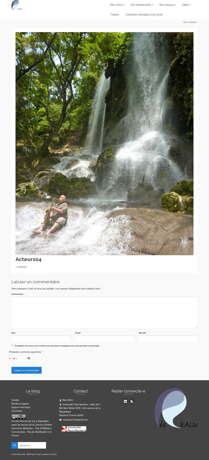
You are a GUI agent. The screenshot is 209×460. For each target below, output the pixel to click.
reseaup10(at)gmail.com (75, 419)
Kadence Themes (50, 454)
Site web (142, 333)
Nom (13, 333)
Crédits (15, 400)
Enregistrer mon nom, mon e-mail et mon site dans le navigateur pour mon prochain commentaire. (57, 345)
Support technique (20, 407)
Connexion (17, 410)
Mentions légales (20, 403)
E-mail (77, 333)
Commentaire (17, 294)
